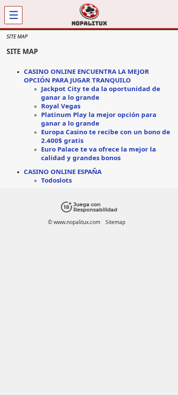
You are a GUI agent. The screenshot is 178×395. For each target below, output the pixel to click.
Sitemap (115, 222)
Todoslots (56, 180)
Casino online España (63, 171)
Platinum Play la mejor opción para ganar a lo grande (98, 118)
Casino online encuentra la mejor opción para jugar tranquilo (86, 75)
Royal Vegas (60, 105)
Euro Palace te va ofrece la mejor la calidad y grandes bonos (98, 153)
